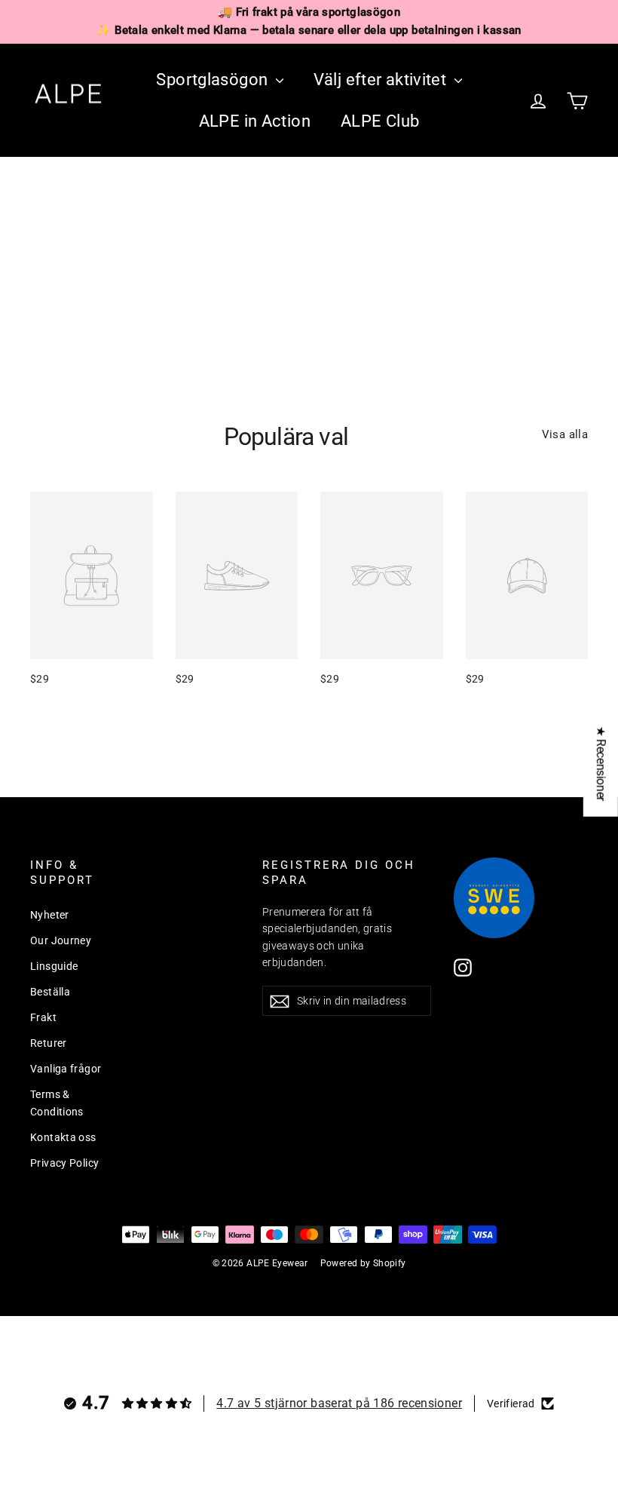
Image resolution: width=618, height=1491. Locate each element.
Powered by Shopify (363, 1263)
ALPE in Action (255, 121)
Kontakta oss (63, 1137)
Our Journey (60, 940)
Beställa (50, 992)
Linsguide (54, 966)
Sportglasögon (213, 79)
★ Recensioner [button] (601, 763)
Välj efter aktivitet (382, 79)
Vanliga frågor (65, 1069)
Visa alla (565, 434)
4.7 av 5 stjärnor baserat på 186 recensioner (339, 1403)
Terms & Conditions (57, 1102)
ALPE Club (380, 121)
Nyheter (49, 915)
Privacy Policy (64, 1163)
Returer (48, 1043)
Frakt (43, 1017)
